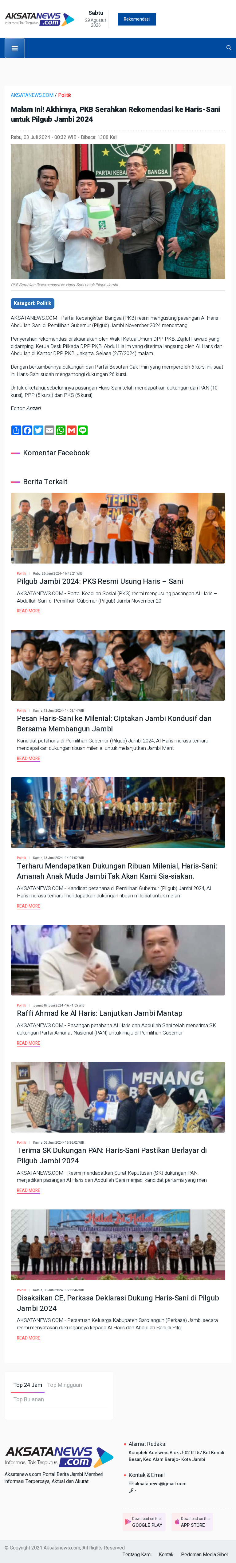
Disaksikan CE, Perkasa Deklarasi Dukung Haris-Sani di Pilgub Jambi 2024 (118, 1303)
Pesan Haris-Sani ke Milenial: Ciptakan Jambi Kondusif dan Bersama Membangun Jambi (114, 723)
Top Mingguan (64, 1385)
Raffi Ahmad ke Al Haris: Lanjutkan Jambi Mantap (99, 1013)
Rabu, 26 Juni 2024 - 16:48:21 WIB (57, 574)
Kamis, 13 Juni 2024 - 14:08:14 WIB (58, 711)
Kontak (166, 1554)
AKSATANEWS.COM (32, 95)
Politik (64, 95)
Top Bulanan (28, 1399)
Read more (28, 611)
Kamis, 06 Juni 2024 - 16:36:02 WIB (58, 1143)
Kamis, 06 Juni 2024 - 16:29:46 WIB (58, 1290)
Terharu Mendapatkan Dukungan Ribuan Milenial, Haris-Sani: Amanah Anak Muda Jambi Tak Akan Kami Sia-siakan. (117, 871)
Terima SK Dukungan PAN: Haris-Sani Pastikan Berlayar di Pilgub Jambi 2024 (112, 1155)
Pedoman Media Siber (204, 1554)
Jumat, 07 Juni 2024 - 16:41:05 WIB (59, 1005)
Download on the (147, 1522)
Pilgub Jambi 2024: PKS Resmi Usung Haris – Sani (100, 581)
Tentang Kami (137, 1554)
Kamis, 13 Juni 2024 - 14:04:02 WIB (58, 858)
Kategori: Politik (32, 303)
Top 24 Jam (27, 1385)
